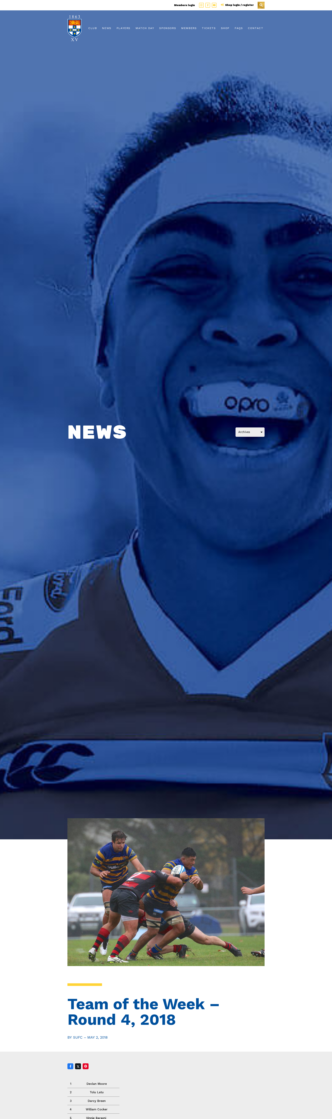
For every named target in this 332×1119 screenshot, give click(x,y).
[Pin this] (86, 1066)
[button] (261, 5)
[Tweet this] (78, 1066)
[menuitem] (92, 28)
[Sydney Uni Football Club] (74, 28)
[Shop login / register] (223, 5)
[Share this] (70, 1066)
